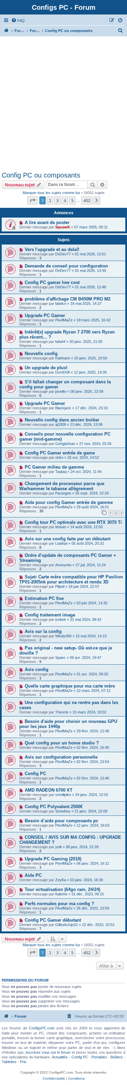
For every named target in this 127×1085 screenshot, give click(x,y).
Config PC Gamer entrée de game (60, 452)
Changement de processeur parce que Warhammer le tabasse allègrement (61, 486)
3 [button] (57, 200)
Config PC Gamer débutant (53, 920)
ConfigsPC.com (42, 1028)
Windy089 (63, 636)
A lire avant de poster (47, 222)
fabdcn (60, 303)
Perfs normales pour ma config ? (59, 903)
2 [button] (50, 200)
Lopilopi (61, 543)
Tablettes (9, 1062)
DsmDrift (62, 372)
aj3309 (60, 424)
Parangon (63, 493)
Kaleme (61, 894)
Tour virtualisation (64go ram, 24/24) (62, 889)
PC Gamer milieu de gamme (54, 467)
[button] (32, 200)
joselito (60, 391)
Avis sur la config (43, 631)
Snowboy (62, 811)
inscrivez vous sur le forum (48, 1052)
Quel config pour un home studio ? (62, 742)
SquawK (62, 227)
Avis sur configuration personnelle (61, 757)
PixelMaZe (63, 320)
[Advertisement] (63, 105)
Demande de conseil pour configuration (66, 265)
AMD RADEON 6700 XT (48, 790)
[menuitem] (18, 21)
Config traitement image (50, 614)
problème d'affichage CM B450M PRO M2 (67, 298)
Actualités (60, 1057)
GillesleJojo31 (66, 925)
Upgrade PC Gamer (45, 315)
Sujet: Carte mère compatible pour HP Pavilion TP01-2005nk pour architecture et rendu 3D (71, 579)
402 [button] (86, 200)
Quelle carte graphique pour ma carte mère (70, 686)
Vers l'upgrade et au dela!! (52, 249)
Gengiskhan (65, 444)
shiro (59, 457)
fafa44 (60, 342)
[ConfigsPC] (6, 31)
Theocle (61, 712)
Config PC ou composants (41, 175)
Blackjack (63, 408)
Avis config (36, 669)
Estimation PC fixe (44, 598)
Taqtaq (60, 472)
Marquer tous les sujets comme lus (51, 193)
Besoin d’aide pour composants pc (61, 820)
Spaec (60, 658)
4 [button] (65, 200)
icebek (60, 619)
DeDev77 (63, 254)
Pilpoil (59, 586)
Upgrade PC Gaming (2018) (53, 858)
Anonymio (63, 565)
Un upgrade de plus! (46, 367)
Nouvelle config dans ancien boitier (62, 419)
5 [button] (72, 200)
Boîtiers (116, 1057)
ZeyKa (60, 880)
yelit (58, 847)
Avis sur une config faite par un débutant (67, 538)
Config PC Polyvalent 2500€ (54, 806)
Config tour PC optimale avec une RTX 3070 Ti (73, 522)
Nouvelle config (41, 353)
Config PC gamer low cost (52, 282)
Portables (99, 1057)
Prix (23, 1062)
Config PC (35, 773)
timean (60, 527)
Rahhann (62, 358)
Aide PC (33, 875)
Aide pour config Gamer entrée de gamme (69, 502)
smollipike (63, 795)
